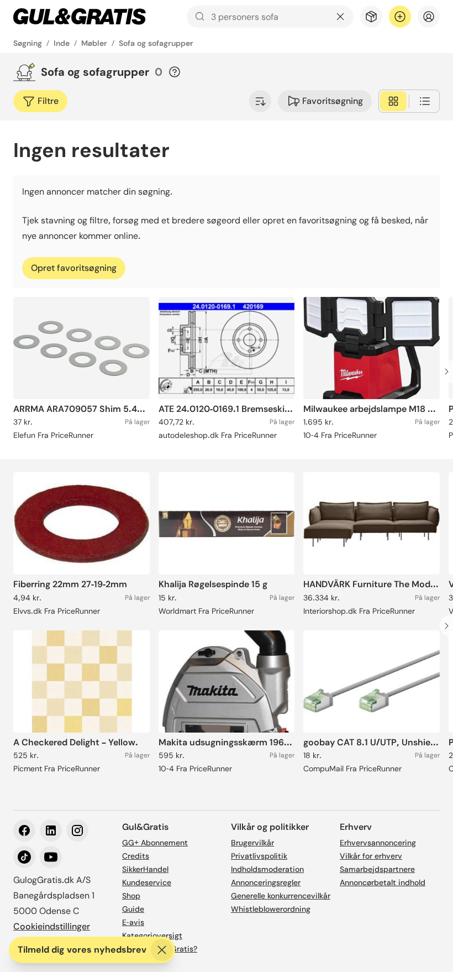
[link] (79, 16)
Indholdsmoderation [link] (267, 869)
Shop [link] (131, 896)
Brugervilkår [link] (252, 843)
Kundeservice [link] (146, 882)
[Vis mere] (260, 101)
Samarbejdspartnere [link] (377, 869)
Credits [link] (135, 856)
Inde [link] (62, 43)
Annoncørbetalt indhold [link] (382, 882)
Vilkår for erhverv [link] (371, 856)
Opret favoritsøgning (74, 268)
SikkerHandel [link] (145, 869)
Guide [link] (133, 909)
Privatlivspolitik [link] (259, 856)
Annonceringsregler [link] (266, 882)
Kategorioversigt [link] (152, 935)
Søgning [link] (27, 43)
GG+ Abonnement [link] (155, 843)
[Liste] (425, 101)
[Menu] (429, 17)
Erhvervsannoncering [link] (378, 843)
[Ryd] (340, 16)
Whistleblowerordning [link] (270, 909)
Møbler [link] (94, 43)
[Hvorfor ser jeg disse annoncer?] (174, 72)
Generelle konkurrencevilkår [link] (280, 896)
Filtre (48, 101)
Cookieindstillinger (51, 926)
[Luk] (162, 950)
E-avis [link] (133, 922)
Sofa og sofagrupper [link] (156, 43)
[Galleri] (393, 101)
